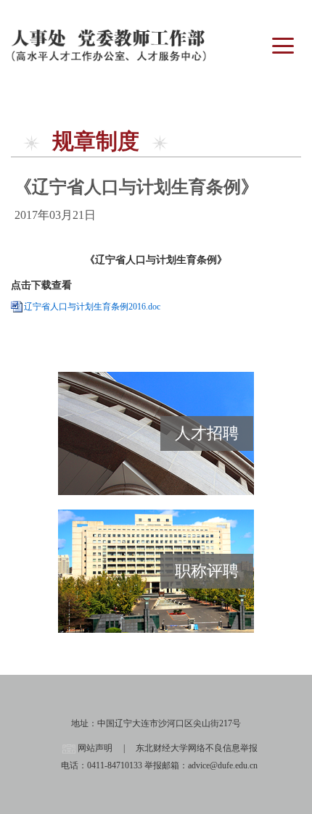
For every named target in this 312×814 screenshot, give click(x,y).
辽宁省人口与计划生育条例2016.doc (92, 307)
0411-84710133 (114, 765)
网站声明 (95, 748)
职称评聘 (207, 571)
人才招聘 (207, 433)
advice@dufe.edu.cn (223, 765)
